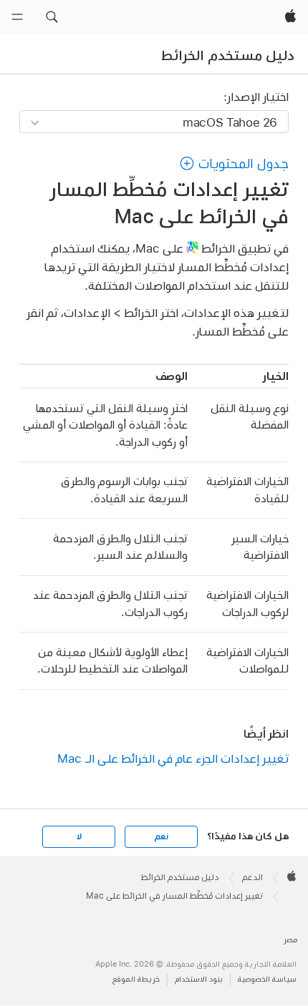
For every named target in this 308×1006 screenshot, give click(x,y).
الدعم (252, 877)
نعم (161, 836)
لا (79, 836)
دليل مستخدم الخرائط (227, 55)
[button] (51, 17)
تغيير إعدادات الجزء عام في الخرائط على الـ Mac (173, 758)
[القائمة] (17, 17)
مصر (290, 940)
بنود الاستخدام (199, 979)
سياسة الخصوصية (267, 979)
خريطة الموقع (136, 979)
